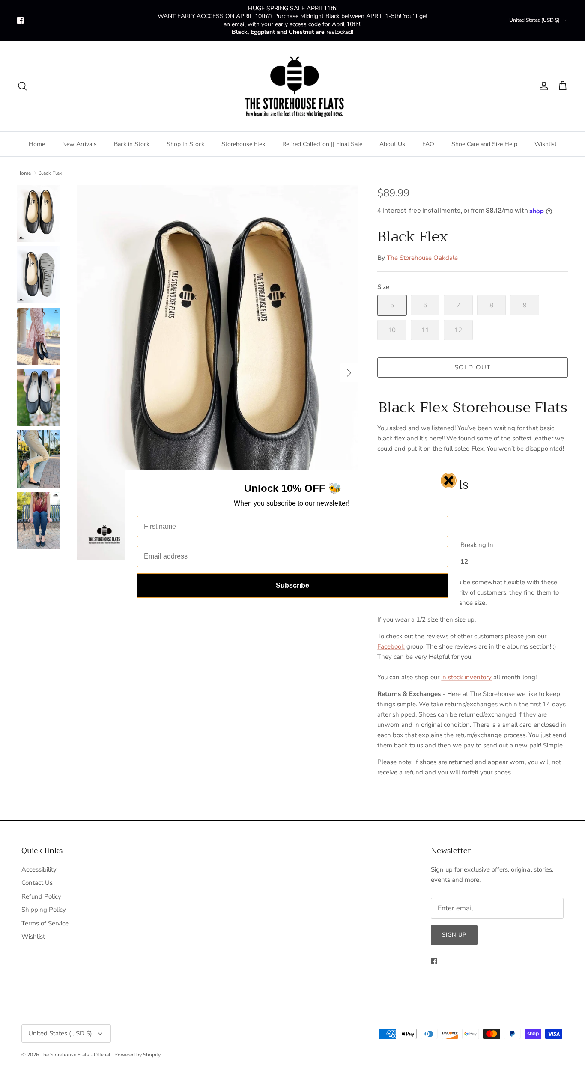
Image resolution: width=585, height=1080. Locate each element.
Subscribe (292, 585)
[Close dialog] (448, 480)
